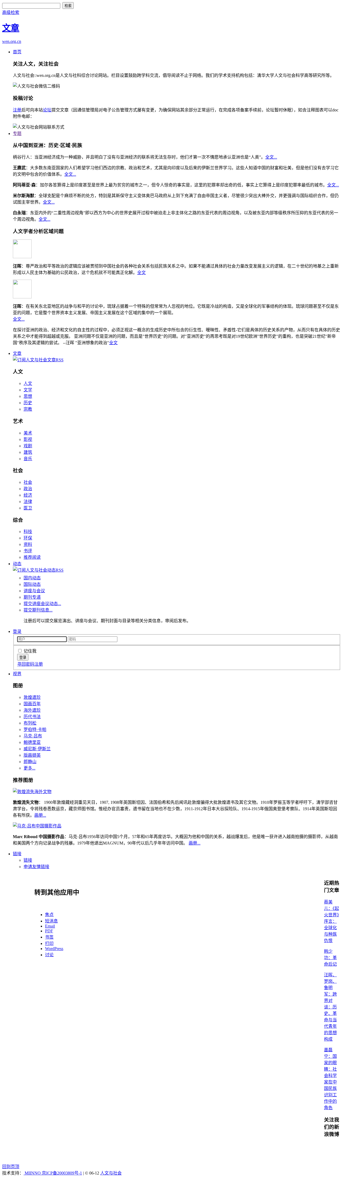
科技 (28, 531)
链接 (17, 853)
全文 (141, 272)
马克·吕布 (33, 736)
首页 (17, 52)
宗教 (28, 409)
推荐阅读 (32, 557)
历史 (28, 402)
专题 (17, 133)
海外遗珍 (32, 710)
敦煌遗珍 (32, 697)
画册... (40, 815)
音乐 (28, 458)
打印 (49, 943)
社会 (28, 482)
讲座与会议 (34, 590)
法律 (28, 501)
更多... (29, 768)
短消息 (51, 921)
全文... (271, 157)
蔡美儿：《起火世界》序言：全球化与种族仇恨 (331, 921)
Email (50, 926)
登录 (17, 631)
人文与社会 (111, 1173)
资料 (28, 544)
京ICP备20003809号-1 (62, 1173)
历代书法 (32, 716)
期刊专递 (32, 597)
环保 (28, 538)
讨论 (49, 954)
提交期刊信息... (38, 610)
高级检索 (10, 12)
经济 (28, 495)
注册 (17, 110)
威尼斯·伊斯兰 (37, 748)
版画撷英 (32, 755)
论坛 (47, 110)
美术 (28, 433)
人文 (28, 383)
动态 (17, 563)
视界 (17, 673)
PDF (49, 931)
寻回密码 (25, 664)
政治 (28, 488)
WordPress (54, 948)
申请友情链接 (36, 866)
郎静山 (30, 761)
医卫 (28, 508)
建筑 (28, 452)
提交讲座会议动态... (42, 603)
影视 (28, 439)
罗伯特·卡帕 (35, 729)
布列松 (30, 723)
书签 (49, 937)
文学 (28, 390)
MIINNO (33, 1173)
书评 (28, 551)
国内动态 (32, 578)
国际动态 (32, 584)
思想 (28, 396)
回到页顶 (10, 1166)
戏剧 (28, 446)
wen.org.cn (11, 41)
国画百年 (32, 703)
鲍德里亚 (32, 742)
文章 (17, 353)
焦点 (49, 914)
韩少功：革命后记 (330, 957)
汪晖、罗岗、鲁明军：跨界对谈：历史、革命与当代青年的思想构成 (330, 1007)
